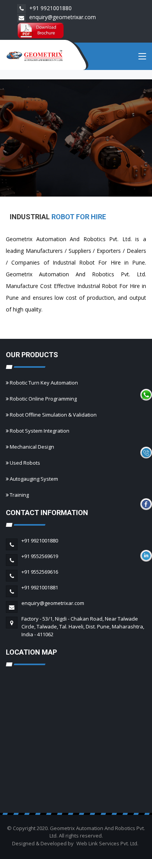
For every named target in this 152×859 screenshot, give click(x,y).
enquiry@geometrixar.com (62, 17)
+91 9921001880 (50, 8)
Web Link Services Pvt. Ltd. (107, 843)
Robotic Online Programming (43, 398)
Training (19, 494)
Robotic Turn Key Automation (44, 382)
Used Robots (25, 462)
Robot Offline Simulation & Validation (53, 414)
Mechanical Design (32, 446)
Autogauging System (34, 478)
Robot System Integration (39, 430)
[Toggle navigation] (142, 58)
